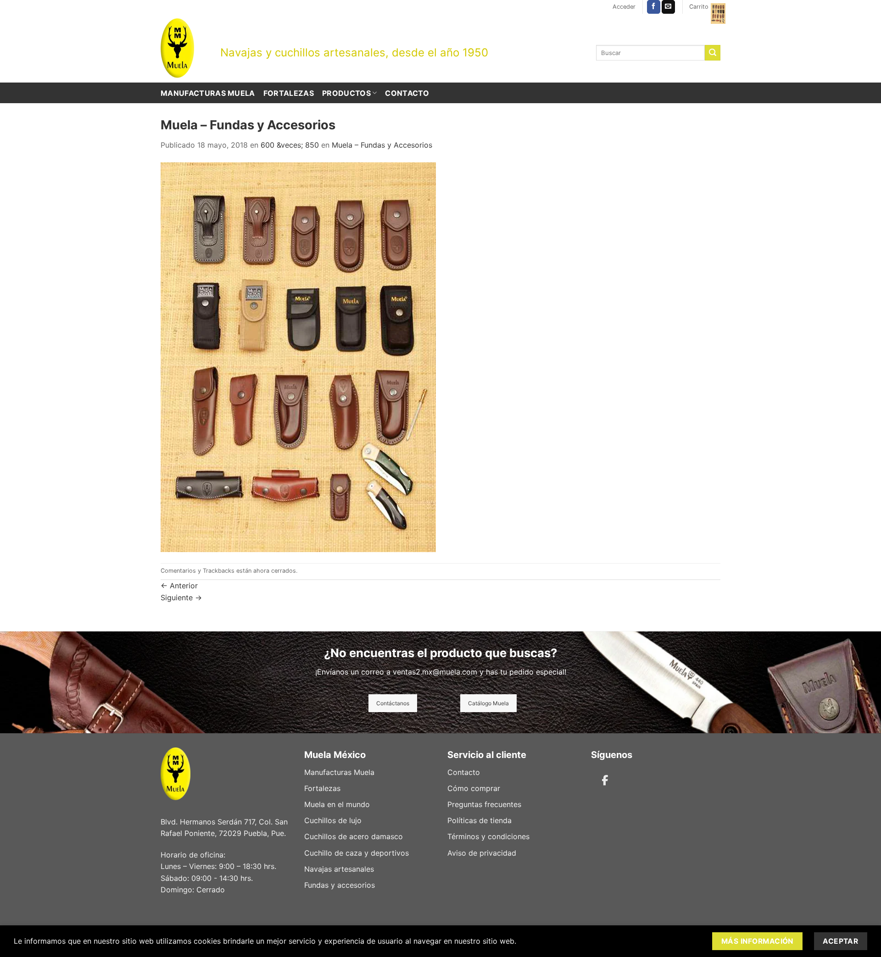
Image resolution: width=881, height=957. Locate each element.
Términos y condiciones (488, 836)
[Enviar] (712, 53)
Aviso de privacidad (481, 852)
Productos (346, 93)
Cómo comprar (473, 788)
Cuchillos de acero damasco (353, 836)
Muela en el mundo (337, 804)
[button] (624, 7)
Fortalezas (288, 93)
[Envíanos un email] (668, 7)
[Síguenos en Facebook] (653, 7)
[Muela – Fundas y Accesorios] (298, 356)
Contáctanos (392, 703)
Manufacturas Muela (208, 93)
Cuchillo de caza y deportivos (356, 852)
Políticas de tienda (479, 820)
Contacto (407, 93)
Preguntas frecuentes (484, 804)
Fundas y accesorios (339, 885)
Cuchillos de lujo (333, 820)
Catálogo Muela (488, 703)
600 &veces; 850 (290, 144)
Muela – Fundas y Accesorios (382, 144)
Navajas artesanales (339, 869)
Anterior (179, 585)
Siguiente (181, 597)
